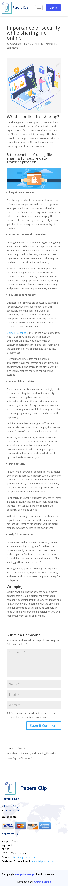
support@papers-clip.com (44, 861)
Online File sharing (16, 332)
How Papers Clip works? (19, 758)
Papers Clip (20, 8)
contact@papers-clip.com (22, 857)
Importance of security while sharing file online (31, 753)
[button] (53, 7)
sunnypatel (15, 43)
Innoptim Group (24, 874)
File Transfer (46, 43)
